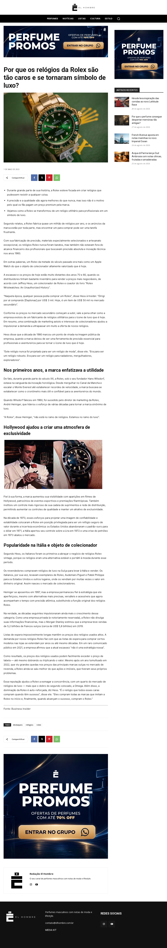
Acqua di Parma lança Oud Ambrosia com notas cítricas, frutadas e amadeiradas (147, 156)
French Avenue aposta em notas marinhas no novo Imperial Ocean (145, 138)
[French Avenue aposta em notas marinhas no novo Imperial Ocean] (121, 138)
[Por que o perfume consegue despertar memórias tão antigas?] (121, 120)
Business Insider (21, 708)
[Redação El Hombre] (16, 880)
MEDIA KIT (50, 930)
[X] (41, 177)
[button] (118, 19)
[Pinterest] (49, 177)
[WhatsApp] (56, 177)
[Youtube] (36, 884)
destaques (18, 725)
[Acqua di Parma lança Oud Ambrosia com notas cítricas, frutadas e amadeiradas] (121, 157)
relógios (29, 725)
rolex (39, 725)
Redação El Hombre (41, 873)
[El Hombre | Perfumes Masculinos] (83, 7)
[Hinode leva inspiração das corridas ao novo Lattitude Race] (121, 102)
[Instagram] (31, 884)
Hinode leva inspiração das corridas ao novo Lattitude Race (145, 101)
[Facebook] (34, 177)
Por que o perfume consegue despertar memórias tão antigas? (147, 119)
